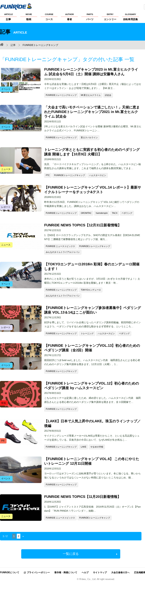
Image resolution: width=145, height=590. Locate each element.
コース (49, 17)
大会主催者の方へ (120, 572)
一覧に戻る (71, 554)
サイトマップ (100, 572)
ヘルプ (85, 572)
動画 (29, 17)
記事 (8, 17)
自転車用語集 (130, 17)
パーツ (90, 17)
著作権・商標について (65, 572)
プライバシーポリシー (38, 572)
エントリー (110, 17)
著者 (69, 17)
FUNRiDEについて (9, 572)
